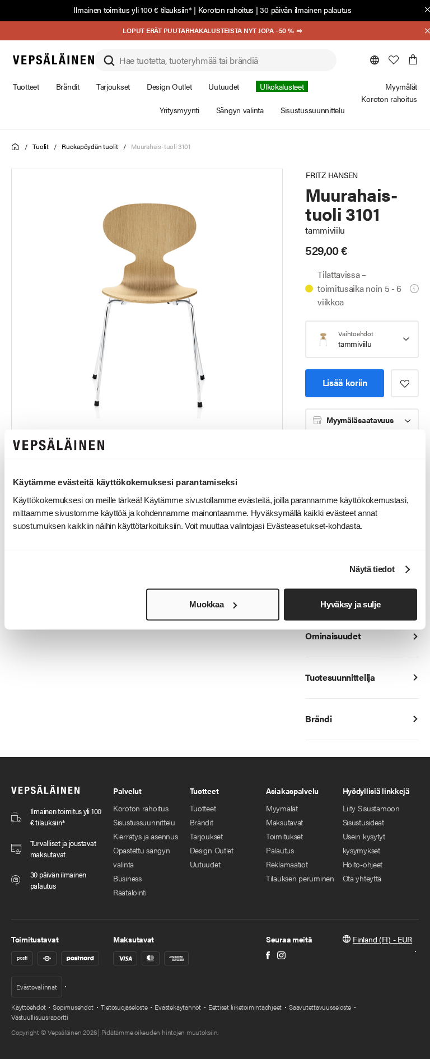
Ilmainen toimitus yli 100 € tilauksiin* (132, 9)
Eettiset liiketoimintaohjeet (245, 1007)
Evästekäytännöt (177, 1007)
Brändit (201, 822)
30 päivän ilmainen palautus (305, 9)
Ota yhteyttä (362, 878)
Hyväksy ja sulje (350, 604)
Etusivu (15, 147)
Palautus (280, 850)
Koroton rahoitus (226, 9)
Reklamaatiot (287, 864)
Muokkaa (206, 604)
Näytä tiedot (371, 569)
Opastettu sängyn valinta (141, 857)
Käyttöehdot (28, 1007)
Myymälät (282, 808)
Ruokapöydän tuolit (90, 146)
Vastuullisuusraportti (39, 1017)
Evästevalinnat (36, 987)
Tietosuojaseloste (124, 1007)
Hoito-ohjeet (363, 864)
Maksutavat (284, 822)
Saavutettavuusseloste (320, 1007)
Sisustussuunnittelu (144, 822)
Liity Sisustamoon (371, 808)
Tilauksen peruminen (300, 878)
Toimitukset (284, 836)
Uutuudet (205, 864)
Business (127, 878)
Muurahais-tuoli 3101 (160, 146)
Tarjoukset (206, 836)
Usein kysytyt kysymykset (364, 843)
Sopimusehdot (73, 1007)
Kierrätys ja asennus (145, 836)
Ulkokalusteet (281, 86)
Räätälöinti (130, 892)
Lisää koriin (344, 382)
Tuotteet (203, 808)
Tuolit (40, 146)
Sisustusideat (363, 822)
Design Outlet (211, 850)
